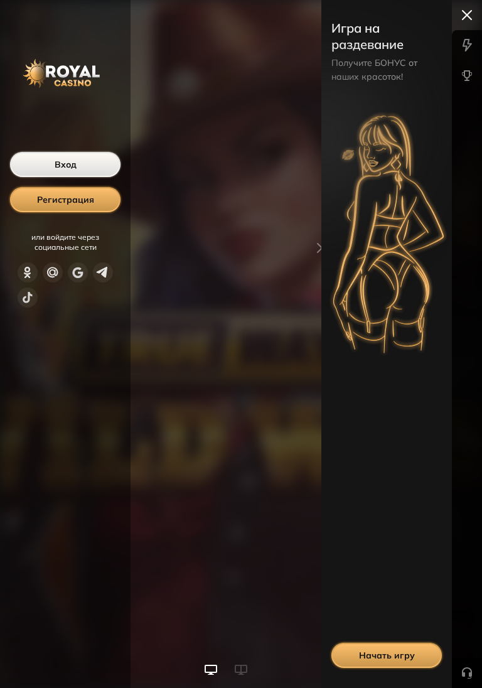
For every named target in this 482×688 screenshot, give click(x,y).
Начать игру (387, 655)
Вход (66, 164)
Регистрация (65, 199)
